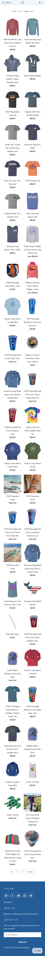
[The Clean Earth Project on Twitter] (7, 895)
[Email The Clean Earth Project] (31, 895)
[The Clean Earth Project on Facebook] (13, 895)
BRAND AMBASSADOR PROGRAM (21, 914)
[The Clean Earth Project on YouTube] (19, 895)
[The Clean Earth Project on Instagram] (25, 895)
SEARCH (8, 902)
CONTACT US (11, 920)
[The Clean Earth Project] (22, 2)
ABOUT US (9, 908)
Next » (31, 872)
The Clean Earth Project (19, 948)
